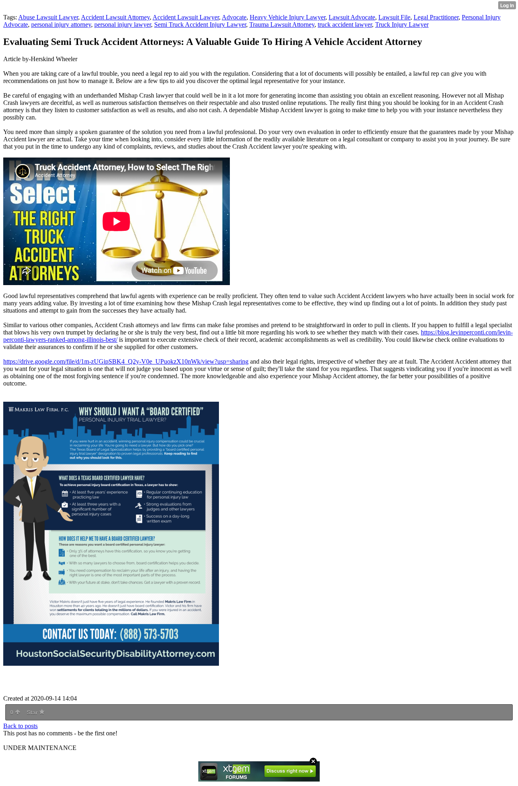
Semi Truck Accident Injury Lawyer (200, 24)
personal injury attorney (61, 24)
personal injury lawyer (122, 24)
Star (33, 712)
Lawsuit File (394, 17)
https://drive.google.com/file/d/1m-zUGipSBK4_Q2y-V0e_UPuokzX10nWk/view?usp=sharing (125, 361)
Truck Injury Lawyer (402, 24)
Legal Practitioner (436, 17)
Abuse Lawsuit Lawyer (48, 17)
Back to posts (20, 725)
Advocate (234, 17)
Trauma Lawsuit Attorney (281, 24)
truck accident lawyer (345, 24)
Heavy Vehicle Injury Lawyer (287, 17)
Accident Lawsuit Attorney (115, 17)
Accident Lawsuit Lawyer (186, 17)
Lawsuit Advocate (352, 17)
